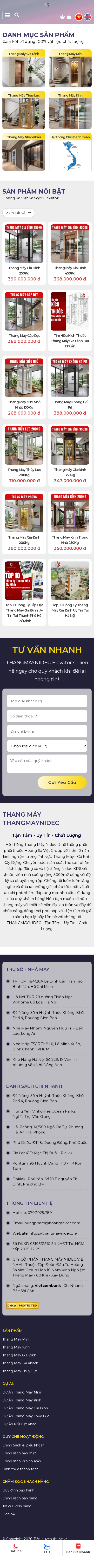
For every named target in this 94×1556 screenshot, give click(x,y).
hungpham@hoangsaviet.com (52, 1223)
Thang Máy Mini (15, 1339)
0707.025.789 (40, 1212)
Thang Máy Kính (16, 1347)
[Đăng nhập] (63, 17)
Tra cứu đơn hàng (17, 1506)
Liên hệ (8, 1514)
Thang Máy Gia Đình (19, 1355)
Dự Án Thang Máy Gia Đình (25, 1408)
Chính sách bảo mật (19, 1453)
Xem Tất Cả (16, 213)
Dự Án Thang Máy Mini (21, 1392)
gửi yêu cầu (62, 782)
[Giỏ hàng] (70, 17)
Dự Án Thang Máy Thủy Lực (25, 1416)
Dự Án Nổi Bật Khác (19, 1424)
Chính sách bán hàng (20, 1498)
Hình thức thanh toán (20, 1469)
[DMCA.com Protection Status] (22, 1306)
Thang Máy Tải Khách (20, 1363)
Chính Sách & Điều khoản (23, 1445)
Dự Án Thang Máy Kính (21, 1400)
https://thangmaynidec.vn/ (53, 1233)
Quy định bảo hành (18, 1490)
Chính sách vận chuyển (21, 1461)
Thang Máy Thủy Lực (20, 1371)
